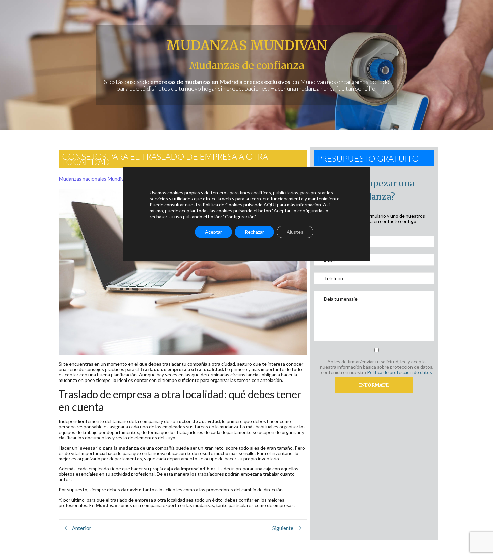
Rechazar (254, 232)
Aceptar (213, 232)
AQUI (270, 204)
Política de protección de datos (399, 372)
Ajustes (295, 232)
